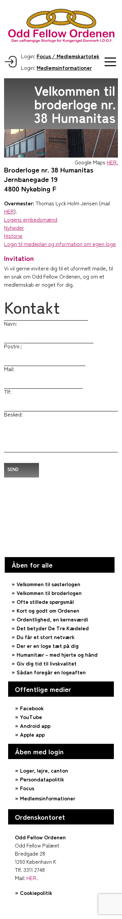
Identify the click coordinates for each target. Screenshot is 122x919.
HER (9, 211)
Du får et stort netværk (46, 636)
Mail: (9, 368)
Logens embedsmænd (30, 219)
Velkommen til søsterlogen (48, 584)
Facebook (32, 708)
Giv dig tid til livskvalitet (47, 663)
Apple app (32, 734)
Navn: (10, 323)
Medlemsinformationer (47, 798)
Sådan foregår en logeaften (51, 672)
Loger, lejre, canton (44, 770)
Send (13, 469)
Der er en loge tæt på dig (48, 645)
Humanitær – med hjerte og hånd (57, 654)
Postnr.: (13, 346)
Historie (13, 235)
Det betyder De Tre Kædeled (53, 628)
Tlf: (8, 391)
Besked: (13, 414)
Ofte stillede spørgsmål (45, 601)
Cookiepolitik (36, 892)
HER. (112, 162)
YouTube (31, 716)
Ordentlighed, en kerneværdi (52, 619)
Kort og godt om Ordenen (48, 610)
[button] (110, 61)
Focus (27, 788)
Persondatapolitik (42, 779)
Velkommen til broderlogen (49, 592)
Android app (35, 725)
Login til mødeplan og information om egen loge (60, 244)
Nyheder (14, 227)
